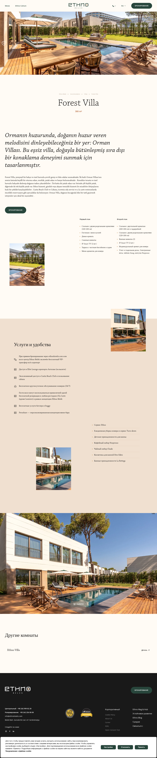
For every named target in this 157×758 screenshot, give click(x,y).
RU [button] (122, 6)
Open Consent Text (112, 730)
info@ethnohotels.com (13, 716)
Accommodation (75, 94)
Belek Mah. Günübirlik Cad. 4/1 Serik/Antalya (22, 720)
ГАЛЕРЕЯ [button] (80, 604)
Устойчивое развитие (142, 713)
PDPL (107, 726)
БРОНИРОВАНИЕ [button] (141, 6)
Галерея (136, 722)
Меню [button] (7, 6)
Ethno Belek (62, 94)
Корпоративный (112, 709)
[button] (114, 6)
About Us (108, 718)
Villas (85, 94)
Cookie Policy (110, 715)
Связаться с (138, 726)
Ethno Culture (20, 6)
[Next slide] (153, 43)
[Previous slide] (4, 43)
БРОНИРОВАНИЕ (15, 210)
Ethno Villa (77, 650)
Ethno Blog (137, 717)
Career (107, 722)
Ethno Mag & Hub (140, 709)
